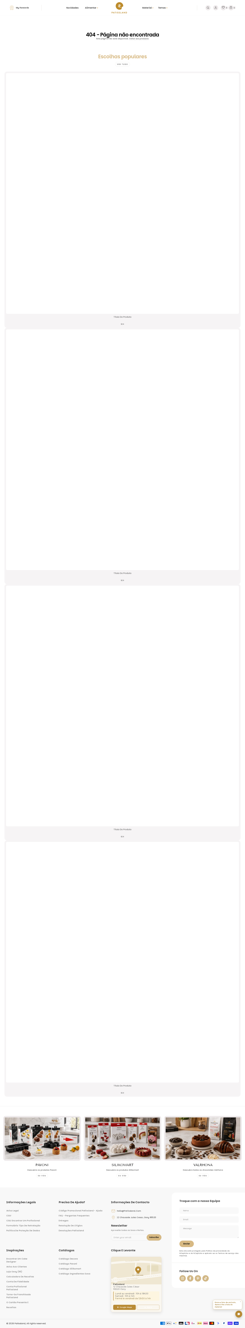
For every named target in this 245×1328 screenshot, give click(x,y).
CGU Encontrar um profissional (23, 1220)
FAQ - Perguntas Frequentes (74, 1215)
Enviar (186, 1243)
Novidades (72, 7)
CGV (8, 1215)
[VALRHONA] (203, 1138)
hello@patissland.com (129, 1211)
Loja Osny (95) (14, 1271)
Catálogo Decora (68, 1258)
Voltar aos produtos (139, 38)
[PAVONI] (42, 1138)
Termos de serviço (226, 1253)
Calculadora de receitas (20, 1276)
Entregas (63, 1220)
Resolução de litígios (70, 1225)
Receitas (11, 1307)
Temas (162, 7)
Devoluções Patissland (71, 1230)
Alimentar (90, 7)
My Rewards (22, 7)
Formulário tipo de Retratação (23, 1225)
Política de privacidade (216, 1251)
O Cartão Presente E (17, 1302)
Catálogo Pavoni (68, 1263)
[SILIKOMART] (122, 1138)
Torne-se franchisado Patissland (18, 1296)
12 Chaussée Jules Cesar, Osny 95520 (136, 1217)
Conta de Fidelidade (17, 1281)
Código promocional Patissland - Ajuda (80, 1210)
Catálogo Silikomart (70, 1268)
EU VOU (42, 1176)
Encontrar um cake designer (16, 1260)
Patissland (20, 1323)
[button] (227, 1304)
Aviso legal (12, 1210)
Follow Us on (188, 1271)
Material (147, 7)
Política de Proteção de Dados (23, 1230)
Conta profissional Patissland (16, 1288)
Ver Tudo (122, 64)
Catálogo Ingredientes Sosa (74, 1273)
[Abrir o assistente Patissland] (238, 1314)
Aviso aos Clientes (16, 1266)
